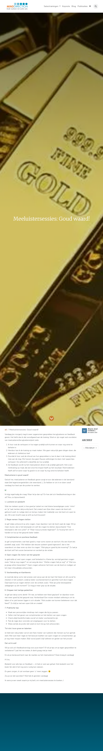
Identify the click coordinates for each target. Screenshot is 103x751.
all (6, 429)
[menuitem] (52, 6)
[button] (95, 6)
